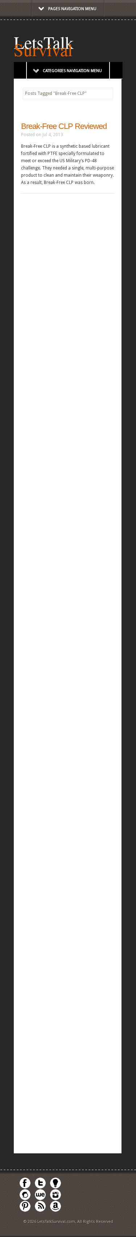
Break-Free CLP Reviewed (64, 126)
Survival (43, 49)
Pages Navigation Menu (72, 9)
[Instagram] (55, 1199)
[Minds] (55, 1187)
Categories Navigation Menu (72, 70)
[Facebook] (25, 1187)
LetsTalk (44, 42)
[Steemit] (25, 1199)
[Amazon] (55, 1210)
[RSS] (40, 1210)
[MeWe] (40, 1199)
